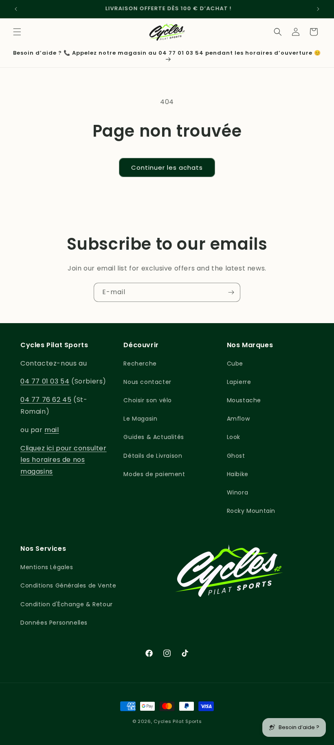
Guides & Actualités (153, 437)
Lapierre (239, 382)
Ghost (236, 456)
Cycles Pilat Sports (178, 721)
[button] (17, 32)
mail (51, 430)
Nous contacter (147, 382)
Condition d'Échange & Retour (66, 604)
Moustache (244, 400)
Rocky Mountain (251, 511)
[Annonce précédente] (16, 9)
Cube (235, 363)
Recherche (139, 363)
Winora (237, 492)
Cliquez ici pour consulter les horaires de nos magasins (63, 460)
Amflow (238, 419)
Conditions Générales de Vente (68, 585)
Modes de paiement (154, 474)
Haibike (237, 474)
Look (233, 437)
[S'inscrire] (231, 292)
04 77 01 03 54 (44, 381)
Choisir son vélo (147, 400)
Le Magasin (140, 419)
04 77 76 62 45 (45, 399)
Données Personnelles (54, 623)
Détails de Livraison (152, 456)
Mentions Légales (46, 567)
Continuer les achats (167, 167)
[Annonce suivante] (318, 9)
